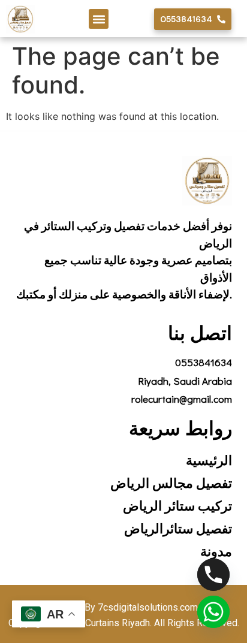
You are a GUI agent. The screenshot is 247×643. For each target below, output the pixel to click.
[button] (99, 19)
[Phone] (213, 575)
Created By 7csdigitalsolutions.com (123, 607)
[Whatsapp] (213, 612)
